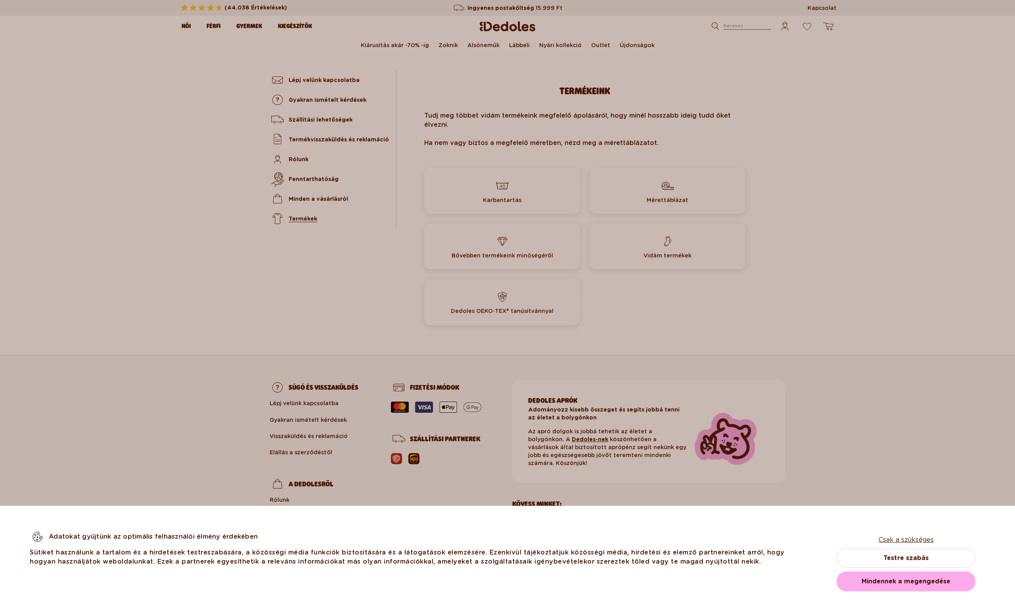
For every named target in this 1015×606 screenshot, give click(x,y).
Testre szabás (906, 558)
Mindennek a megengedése (906, 581)
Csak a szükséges (906, 539)
